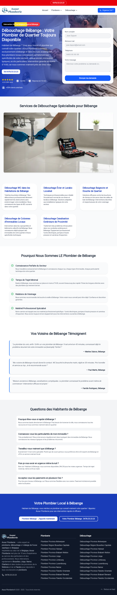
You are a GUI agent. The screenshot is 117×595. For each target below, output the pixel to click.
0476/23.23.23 (58, 3)
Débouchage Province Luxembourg (94, 563)
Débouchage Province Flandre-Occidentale (97, 578)
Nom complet (70, 32)
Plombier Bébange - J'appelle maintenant (38, 519)
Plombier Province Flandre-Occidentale (56, 578)
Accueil (45, 10)
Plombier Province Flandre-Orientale (55, 571)
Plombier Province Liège (51, 556)
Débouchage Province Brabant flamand (95, 574)
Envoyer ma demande (87, 78)
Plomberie (55, 10)
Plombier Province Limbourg (52, 560)
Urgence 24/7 (107, 10)
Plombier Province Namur (51, 567)
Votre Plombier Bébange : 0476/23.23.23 (78, 519)
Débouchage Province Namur (91, 567)
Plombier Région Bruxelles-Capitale (55, 545)
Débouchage (70, 10)
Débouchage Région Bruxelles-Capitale (95, 545)
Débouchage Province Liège (91, 556)
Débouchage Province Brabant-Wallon (95, 552)
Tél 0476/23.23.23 (11, 72)
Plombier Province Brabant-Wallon (54, 552)
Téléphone (69, 50)
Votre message (70, 60)
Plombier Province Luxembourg (53, 563)
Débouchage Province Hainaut (92, 549)
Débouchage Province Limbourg (92, 560)
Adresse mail (69, 41)
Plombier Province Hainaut (51, 549)
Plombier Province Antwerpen (53, 541)
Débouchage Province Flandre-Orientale (96, 571)
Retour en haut (109, 589)
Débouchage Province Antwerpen (93, 541)
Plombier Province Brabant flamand (55, 574)
